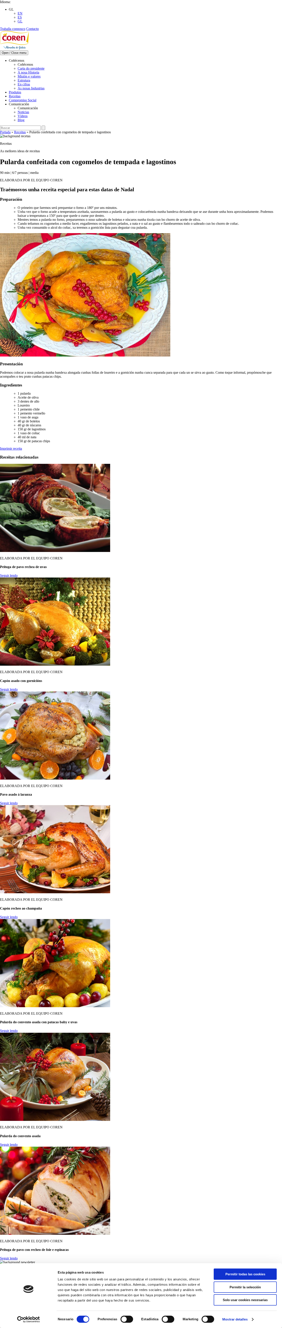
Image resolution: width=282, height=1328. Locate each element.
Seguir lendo (9, 575)
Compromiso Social (22, 100)
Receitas (14, 96)
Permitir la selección (245, 1287)
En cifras (24, 84)
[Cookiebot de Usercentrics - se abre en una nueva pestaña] (28, 1319)
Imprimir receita (11, 448)
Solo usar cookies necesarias (245, 1300)
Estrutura (24, 80)
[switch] (127, 1319)
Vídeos (23, 116)
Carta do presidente (31, 68)
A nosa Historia (28, 72)
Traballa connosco (12, 29)
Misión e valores (29, 76)
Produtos (15, 92)
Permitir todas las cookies (245, 1274)
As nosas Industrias (31, 88)
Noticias (23, 112)
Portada (5, 132)
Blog (21, 120)
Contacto (32, 29)
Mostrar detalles (235, 1319)
